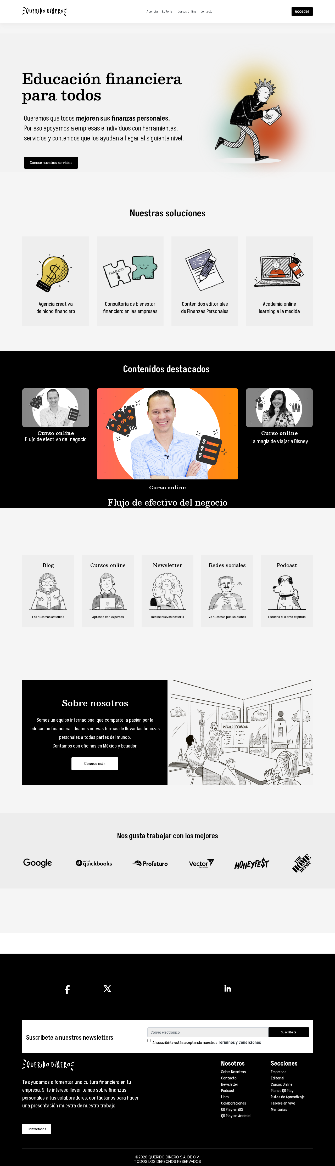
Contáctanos (37, 1129)
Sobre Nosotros (233, 1072)
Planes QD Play (282, 1091)
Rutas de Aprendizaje (288, 1097)
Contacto (206, 11)
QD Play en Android (235, 1116)
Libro (225, 1097)
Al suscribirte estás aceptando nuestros (207, 1042)
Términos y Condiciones (239, 1042)
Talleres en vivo (283, 1103)
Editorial (167, 11)
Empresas (278, 1072)
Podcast (227, 1091)
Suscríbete (288, 1032)
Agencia (152, 11)
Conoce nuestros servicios (51, 163)
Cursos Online (186, 11)
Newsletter (229, 1084)
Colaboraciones (233, 1103)
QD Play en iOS (232, 1109)
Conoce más (94, 764)
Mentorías (279, 1109)
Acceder (302, 11)
